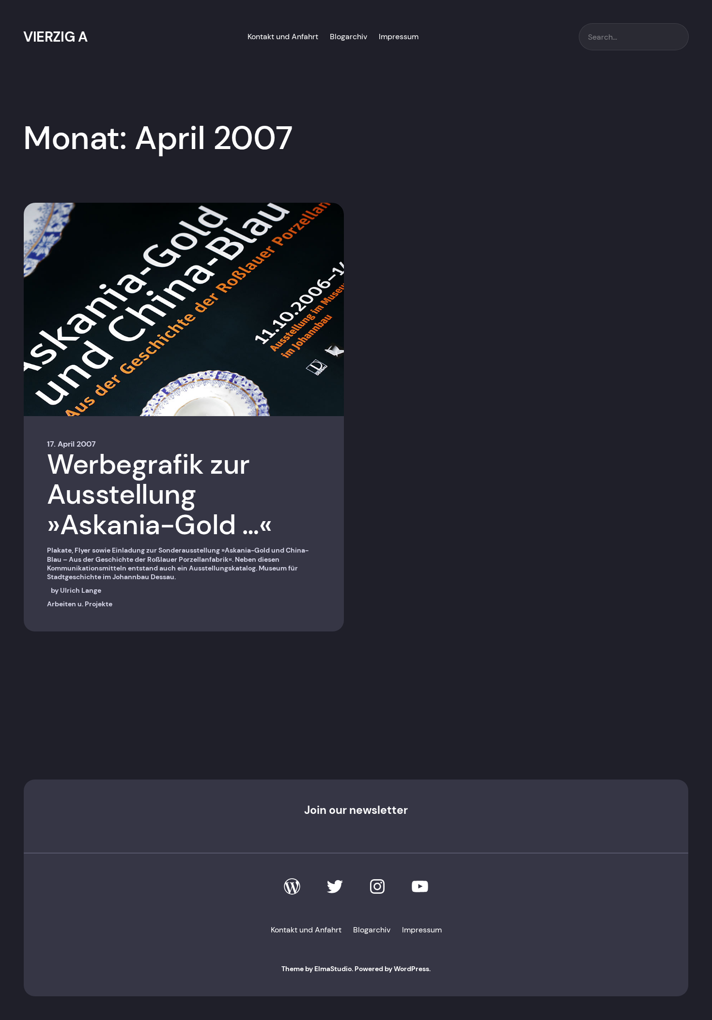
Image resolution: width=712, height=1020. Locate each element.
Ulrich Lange (80, 590)
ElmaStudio (333, 968)
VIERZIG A (55, 37)
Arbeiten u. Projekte (79, 604)
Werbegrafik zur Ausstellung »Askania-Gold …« (159, 495)
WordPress (411, 968)
